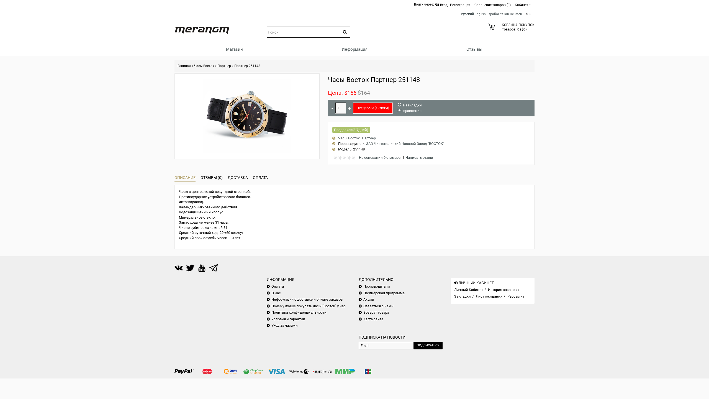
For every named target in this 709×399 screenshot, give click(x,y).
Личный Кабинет (468, 290)
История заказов (502, 290)
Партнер (224, 66)
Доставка (238, 177)
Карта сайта (373, 319)
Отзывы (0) (212, 177)
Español (493, 14)
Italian (504, 14)
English (480, 14)
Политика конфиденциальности (299, 312)
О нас (276, 293)
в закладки (412, 105)
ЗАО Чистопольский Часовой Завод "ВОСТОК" (405, 144)
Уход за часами (284, 325)
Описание (185, 177)
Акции (368, 299)
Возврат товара (376, 312)
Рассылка (515, 296)
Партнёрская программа (384, 293)
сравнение (412, 111)
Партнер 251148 (247, 66)
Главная (184, 66)
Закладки (462, 296)
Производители (376, 286)
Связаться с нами (378, 306)
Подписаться (428, 345)
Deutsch (516, 14)
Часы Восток (204, 66)
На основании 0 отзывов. (380, 157)
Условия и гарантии (288, 319)
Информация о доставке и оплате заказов (307, 299)
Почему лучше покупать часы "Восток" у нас (308, 306)
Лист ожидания (489, 296)
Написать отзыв (419, 157)
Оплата (260, 177)
